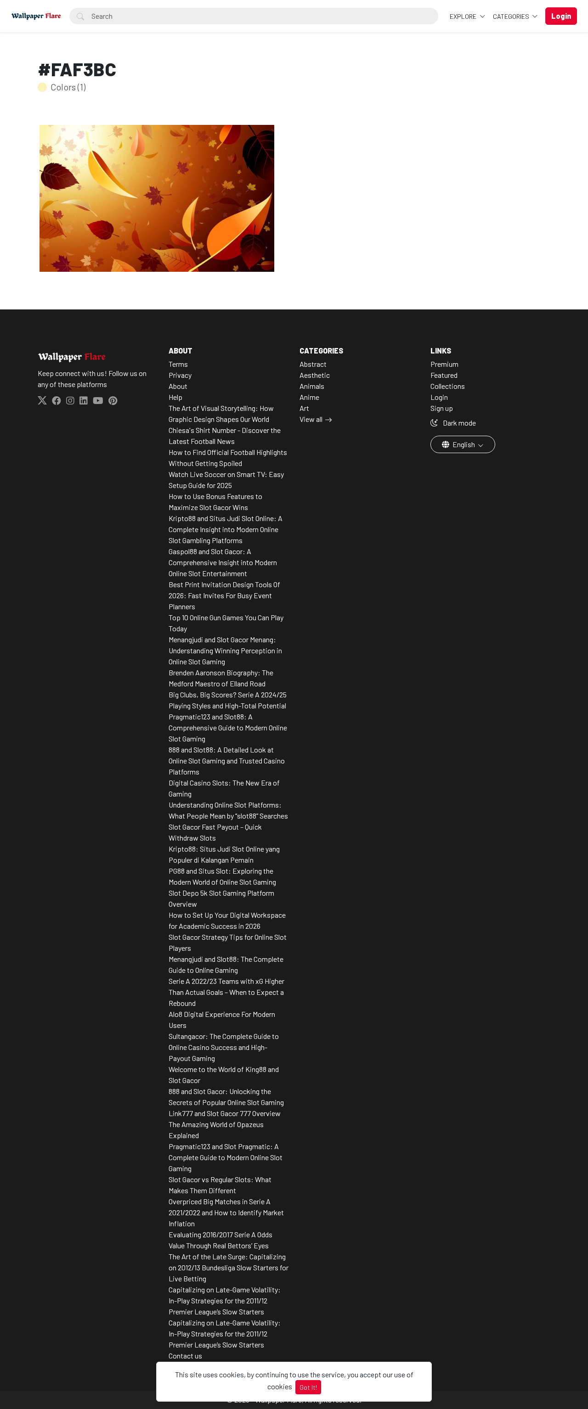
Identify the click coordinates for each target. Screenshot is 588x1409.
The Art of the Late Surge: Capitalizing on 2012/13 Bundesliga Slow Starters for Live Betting (228, 1267)
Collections (447, 386)
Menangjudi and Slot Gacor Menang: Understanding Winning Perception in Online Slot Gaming (225, 650)
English (463, 444)
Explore (464, 16)
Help (175, 397)
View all (311, 419)
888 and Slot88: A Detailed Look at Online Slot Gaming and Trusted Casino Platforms (227, 760)
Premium (444, 363)
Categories (512, 16)
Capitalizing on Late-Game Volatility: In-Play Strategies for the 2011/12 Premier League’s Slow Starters (225, 1300)
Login (439, 397)
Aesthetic (315, 374)
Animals (312, 386)
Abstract (313, 363)
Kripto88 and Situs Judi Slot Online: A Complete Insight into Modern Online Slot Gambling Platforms (226, 529)
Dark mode (458, 422)
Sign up (441, 408)
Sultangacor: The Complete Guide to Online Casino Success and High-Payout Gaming (224, 1047)
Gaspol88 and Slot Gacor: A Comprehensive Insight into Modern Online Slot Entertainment (223, 562)
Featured (444, 374)
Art (304, 408)
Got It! (308, 1387)
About (178, 386)
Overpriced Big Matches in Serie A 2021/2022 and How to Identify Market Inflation (226, 1212)
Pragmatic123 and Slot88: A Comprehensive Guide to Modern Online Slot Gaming (228, 727)
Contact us (185, 1355)
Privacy (180, 374)
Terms (178, 363)
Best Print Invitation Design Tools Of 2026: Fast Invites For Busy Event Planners (224, 595)
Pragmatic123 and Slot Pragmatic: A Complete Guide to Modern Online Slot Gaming (226, 1157)
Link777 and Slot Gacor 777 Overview (225, 1113)
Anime (309, 397)
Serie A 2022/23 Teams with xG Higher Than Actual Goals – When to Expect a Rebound (226, 992)
